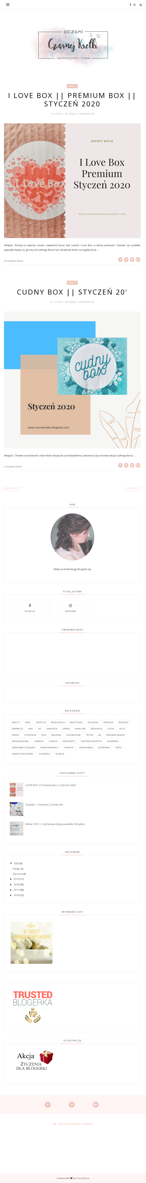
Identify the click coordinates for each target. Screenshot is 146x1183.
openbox (108, 722)
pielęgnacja (58, 722)
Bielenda (56, 735)
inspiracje (17, 728)
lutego (16, 868)
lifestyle (41, 722)
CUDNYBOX (30, 735)
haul (28, 722)
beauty (72, 86)
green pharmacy (49, 747)
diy (39, 728)
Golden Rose (73, 735)
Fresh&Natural (20, 741)
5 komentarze (13, 466)
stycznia (17, 873)
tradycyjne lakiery (22, 754)
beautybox (76, 722)
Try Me (89, 735)
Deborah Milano (115, 735)
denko (15, 735)
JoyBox (53, 741)
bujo (122, 728)
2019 (16, 879)
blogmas (93, 722)
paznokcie (96, 728)
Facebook (30, 611)
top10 (118, 747)
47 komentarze (13, 260)
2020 (16, 863)
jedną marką (86, 747)
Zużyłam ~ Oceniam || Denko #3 (44, 804)
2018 (16, 884)
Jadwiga (39, 741)
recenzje (123, 722)
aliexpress (112, 741)
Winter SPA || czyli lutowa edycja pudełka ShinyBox (55, 824)
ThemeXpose (83, 1178)
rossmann (104, 747)
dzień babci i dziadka (23, 747)
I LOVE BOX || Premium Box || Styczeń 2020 (72, 99)
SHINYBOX (52, 728)
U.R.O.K (110, 728)
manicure (80, 728)
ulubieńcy (44, 754)
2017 (16, 889)
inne (30, 728)
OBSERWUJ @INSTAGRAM (75, 1124)
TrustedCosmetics (91, 741)
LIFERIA (66, 728)
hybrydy (69, 747)
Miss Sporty (68, 741)
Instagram (70, 611)
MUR (43, 735)
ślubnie (60, 754)
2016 (16, 895)
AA (99, 735)
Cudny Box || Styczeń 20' (72, 292)
